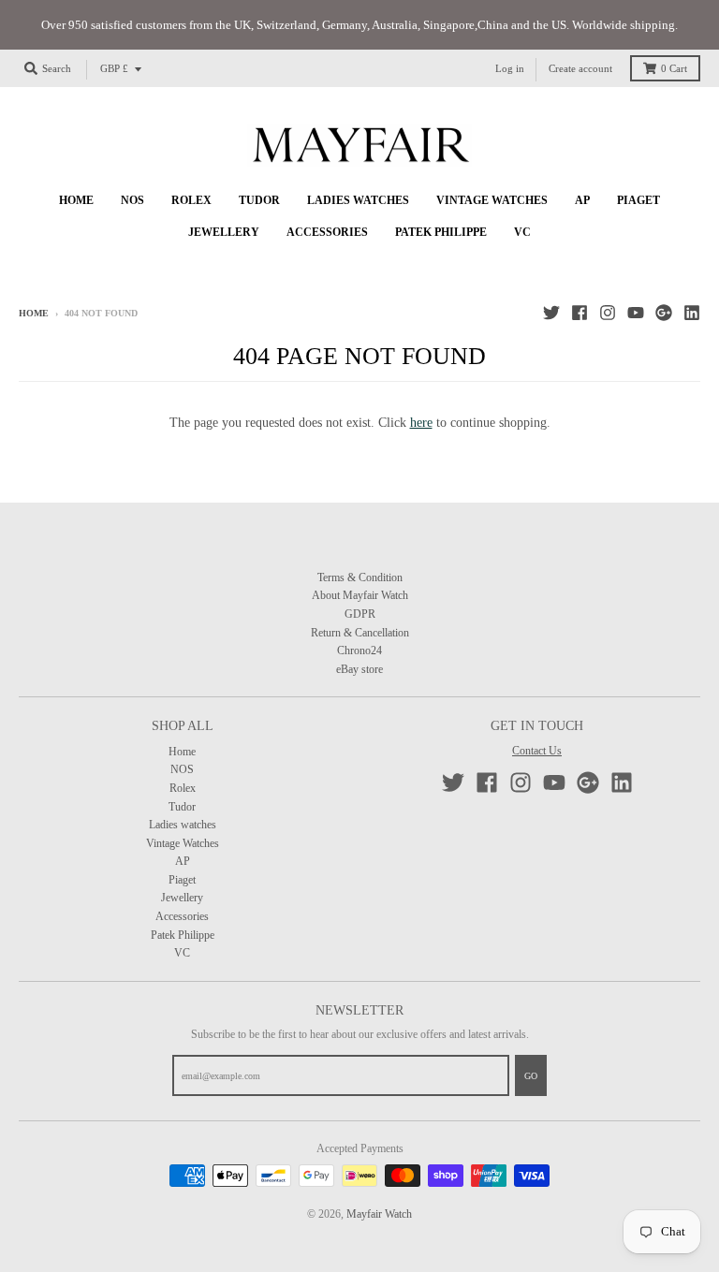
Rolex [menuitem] (191, 200)
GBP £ (114, 69)
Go (530, 1076)
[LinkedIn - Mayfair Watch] (691, 312)
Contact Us (537, 750)
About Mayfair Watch (360, 595)
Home (34, 313)
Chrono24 (359, 650)
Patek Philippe (182, 935)
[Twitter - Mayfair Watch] (551, 312)
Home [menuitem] (76, 200)
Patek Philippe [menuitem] (441, 232)
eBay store (359, 669)
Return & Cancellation (360, 632)
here (421, 423)
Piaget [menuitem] (638, 200)
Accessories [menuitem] (327, 232)
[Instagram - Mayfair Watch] (607, 312)
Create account (580, 69)
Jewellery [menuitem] (223, 232)
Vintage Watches (182, 843)
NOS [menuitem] (132, 200)
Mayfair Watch (379, 1214)
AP (182, 861)
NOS (182, 769)
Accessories (182, 916)
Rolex (182, 788)
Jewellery (182, 897)
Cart (674, 69)
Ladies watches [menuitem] (358, 200)
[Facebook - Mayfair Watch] (579, 312)
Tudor (182, 806)
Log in (509, 69)
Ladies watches (182, 824)
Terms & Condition (360, 577)
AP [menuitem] (582, 200)
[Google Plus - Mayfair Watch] (663, 312)
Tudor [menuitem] (259, 200)
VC (182, 952)
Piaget (182, 879)
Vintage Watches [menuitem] (492, 200)
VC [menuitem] (522, 232)
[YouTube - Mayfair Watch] (635, 312)
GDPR (360, 614)
